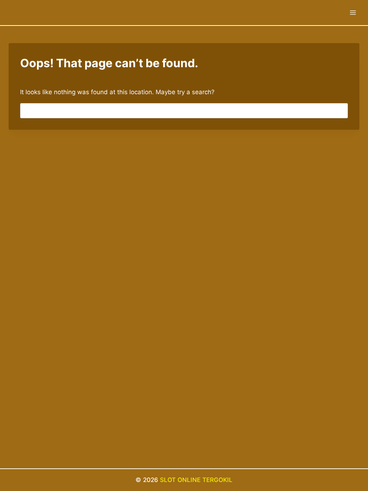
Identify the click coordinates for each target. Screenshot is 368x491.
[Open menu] (352, 12)
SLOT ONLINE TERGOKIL (196, 479)
